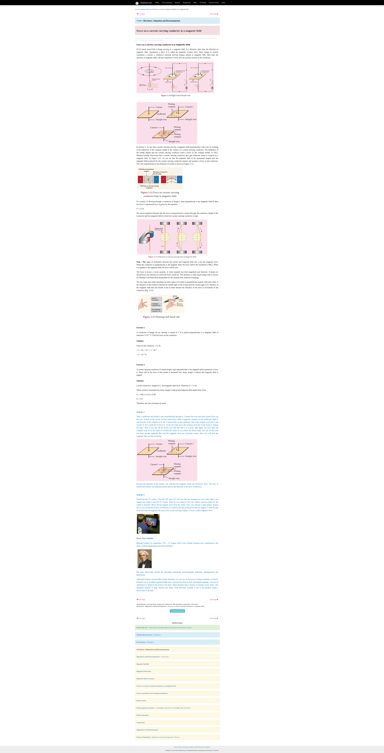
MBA (195, 2)
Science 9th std (146, 9)
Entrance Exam (214, 2)
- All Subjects (149, 635)
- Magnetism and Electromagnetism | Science (158, 737)
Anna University (167, 2)
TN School (203, 2)
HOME (157, 2)
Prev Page (141, 14)
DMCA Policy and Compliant (202, 747)
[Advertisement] (236, 38)
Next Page (213, 14)
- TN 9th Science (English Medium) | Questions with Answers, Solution (164, 627)
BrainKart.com (146, 3)
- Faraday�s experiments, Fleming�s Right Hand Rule (163, 708)
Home (137, 9)
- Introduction (153, 657)
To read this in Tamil (177, 611)
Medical (177, 2)
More (223, 2)
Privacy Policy (178, 747)
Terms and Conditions (188, 747)
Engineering (186, 2)
